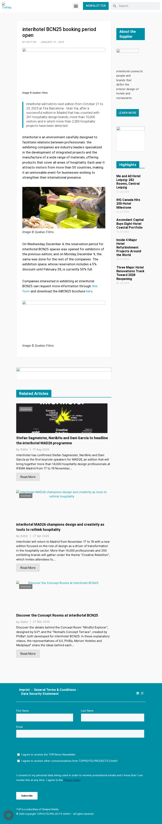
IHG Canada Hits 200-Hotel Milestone (128, 203)
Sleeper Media (50, 809)
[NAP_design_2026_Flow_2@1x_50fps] (131, 138)
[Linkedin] (137, 693)
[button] (76, 6)
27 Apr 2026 (41, 536)
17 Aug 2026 (41, 449)
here (89, 291)
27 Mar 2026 (41, 621)
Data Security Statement (40, 694)
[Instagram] (142, 693)
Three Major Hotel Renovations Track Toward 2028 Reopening (130, 273)
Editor (24, 449)
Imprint (24, 690)
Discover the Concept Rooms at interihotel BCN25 (57, 615)
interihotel (26, 409)
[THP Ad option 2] (63, 373)
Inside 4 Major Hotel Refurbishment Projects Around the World (128, 247)
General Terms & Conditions (55, 690)
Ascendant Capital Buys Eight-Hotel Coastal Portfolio (130, 223)
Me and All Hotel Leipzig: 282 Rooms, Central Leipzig (128, 181)
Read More (28, 477)
